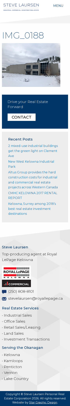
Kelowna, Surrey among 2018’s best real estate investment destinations (32, 209)
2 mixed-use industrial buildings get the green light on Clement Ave (33, 151)
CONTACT (22, 117)
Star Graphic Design (43, 402)
